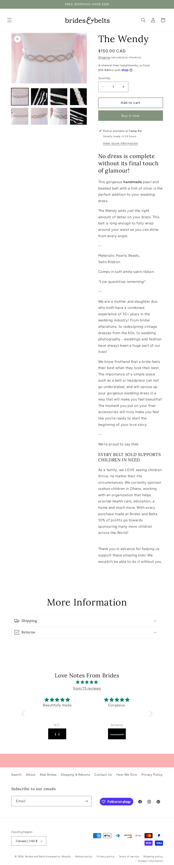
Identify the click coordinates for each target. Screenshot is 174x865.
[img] (87, 682)
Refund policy (84, 856)
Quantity (104, 78)
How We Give (126, 775)
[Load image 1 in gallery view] (20, 96)
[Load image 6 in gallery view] (39, 116)
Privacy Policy (152, 775)
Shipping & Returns (75, 775)
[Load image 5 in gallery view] (20, 116)
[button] (9, 20)
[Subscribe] (86, 801)
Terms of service (129, 856)
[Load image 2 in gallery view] (39, 96)
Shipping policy (153, 856)
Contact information (150, 860)
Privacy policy (105, 856)
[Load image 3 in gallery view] (59, 96)
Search (16, 775)
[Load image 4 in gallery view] (78, 96)
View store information (120, 143)
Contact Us (103, 775)
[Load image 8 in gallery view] (78, 116)
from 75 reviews (87, 688)
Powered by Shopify (58, 856)
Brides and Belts (35, 856)
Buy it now (130, 116)
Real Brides (48, 775)
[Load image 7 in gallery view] (59, 116)
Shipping (104, 57)
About (30, 775)
